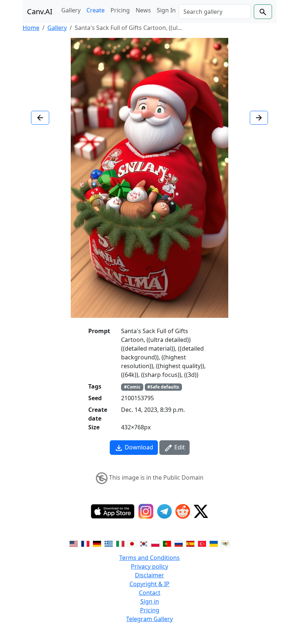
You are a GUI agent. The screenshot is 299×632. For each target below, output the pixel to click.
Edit (179, 447)
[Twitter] (201, 511)
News (143, 10)
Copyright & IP (149, 584)
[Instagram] (146, 511)
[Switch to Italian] (120, 543)
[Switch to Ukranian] (213, 543)
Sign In (166, 10)
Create (95, 10)
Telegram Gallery (149, 619)
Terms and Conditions (149, 558)
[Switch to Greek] (108, 543)
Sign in (149, 601)
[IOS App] (113, 511)
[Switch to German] (97, 543)
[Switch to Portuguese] (167, 543)
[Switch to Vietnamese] (225, 543)
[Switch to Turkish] (202, 543)
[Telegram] (164, 511)
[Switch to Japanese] (132, 543)
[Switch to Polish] (155, 543)
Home (31, 28)
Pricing (120, 10)
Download (138, 447)
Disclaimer (149, 575)
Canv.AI (40, 11)
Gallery (71, 10)
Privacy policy (149, 566)
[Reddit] (182, 511)
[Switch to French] (85, 543)
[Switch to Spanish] (190, 543)
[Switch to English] (73, 543)
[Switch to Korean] (143, 543)
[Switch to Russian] (178, 543)
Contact (149, 593)
